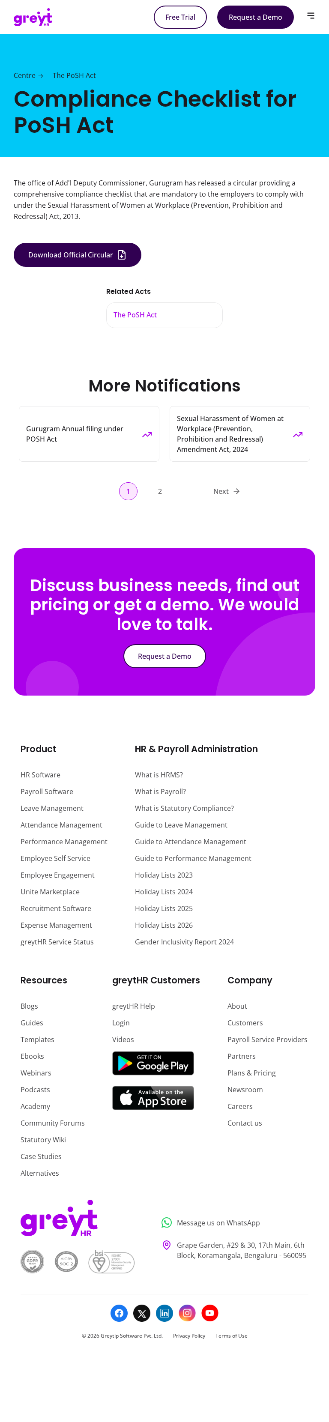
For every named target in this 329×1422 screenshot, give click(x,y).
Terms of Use (231, 1335)
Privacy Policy (189, 1335)
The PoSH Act (74, 75)
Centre (25, 75)
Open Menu (311, 15)
